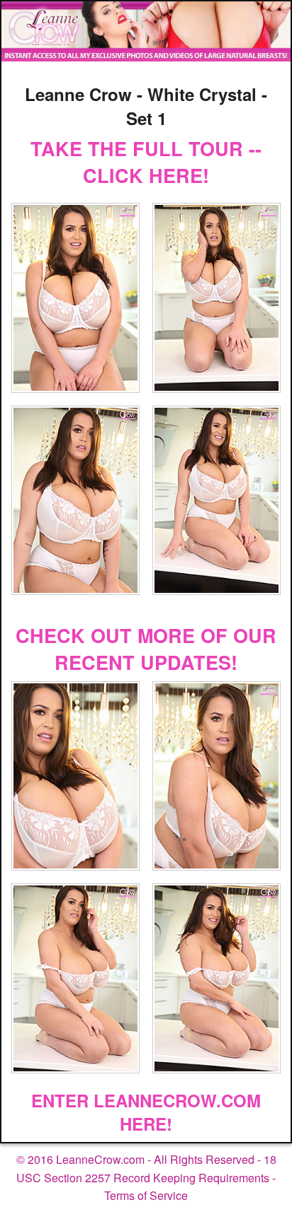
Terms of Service (146, 1195)
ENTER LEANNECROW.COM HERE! (146, 1112)
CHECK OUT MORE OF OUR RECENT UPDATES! (146, 649)
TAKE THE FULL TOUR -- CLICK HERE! (146, 162)
